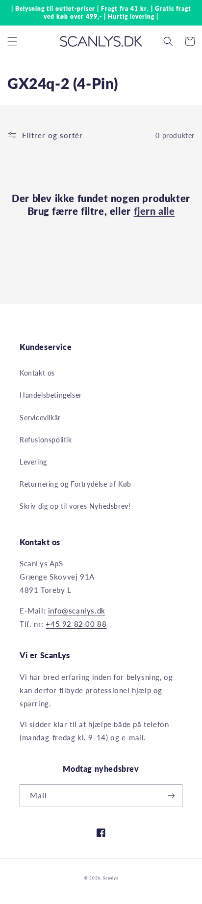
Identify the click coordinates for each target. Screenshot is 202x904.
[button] (12, 41)
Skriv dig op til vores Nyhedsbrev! (75, 506)
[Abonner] (171, 795)
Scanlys (110, 877)
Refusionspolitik (46, 440)
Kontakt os (37, 373)
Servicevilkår (40, 417)
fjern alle (154, 211)
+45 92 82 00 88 (76, 623)
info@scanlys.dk (76, 610)
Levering (33, 462)
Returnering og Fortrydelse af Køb (75, 484)
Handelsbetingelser (51, 395)
